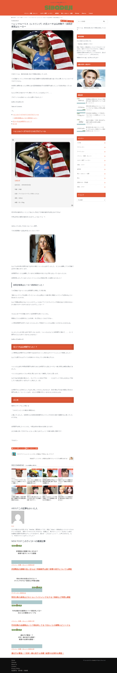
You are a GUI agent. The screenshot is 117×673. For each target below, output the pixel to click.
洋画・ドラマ (80, 164)
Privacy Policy (15, 668)
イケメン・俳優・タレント (31, 13)
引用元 (17, 180)
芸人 (78, 178)
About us (84, 13)
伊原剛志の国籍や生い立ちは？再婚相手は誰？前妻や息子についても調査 (95, 101)
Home (13, 660)
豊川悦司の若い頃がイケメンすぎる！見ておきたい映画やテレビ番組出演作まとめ (95, 129)
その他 (79, 142)
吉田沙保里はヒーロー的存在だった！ (25, 118)
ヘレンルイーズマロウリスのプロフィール (26, 114)
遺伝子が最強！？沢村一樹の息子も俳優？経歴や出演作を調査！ (95, 122)
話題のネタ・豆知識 (82, 182)
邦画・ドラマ (80, 187)
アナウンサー (80, 147)
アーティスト (80, 151)
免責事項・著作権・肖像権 (19, 670)
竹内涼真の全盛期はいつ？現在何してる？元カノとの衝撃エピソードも (95, 115)
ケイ (12, 526)
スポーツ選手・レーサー (46, 13)
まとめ (15, 124)
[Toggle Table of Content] (12, 111)
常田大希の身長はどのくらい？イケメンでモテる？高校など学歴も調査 (95, 108)
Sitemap (77, 13)
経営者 (57, 13)
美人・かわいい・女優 (66, 13)
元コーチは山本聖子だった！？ (22, 121)
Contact (91, 13)
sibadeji (94, 660)
